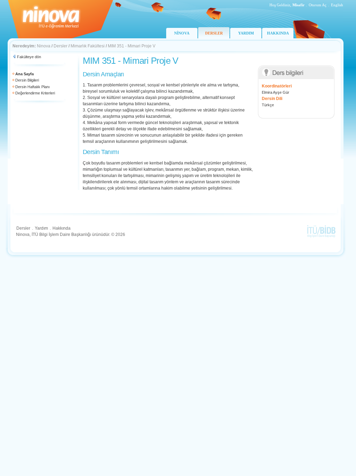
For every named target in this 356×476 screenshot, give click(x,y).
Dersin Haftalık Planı (32, 87)
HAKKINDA (278, 33)
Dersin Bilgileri (27, 80)
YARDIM (246, 33)
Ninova (43, 46)
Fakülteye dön (29, 57)
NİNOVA (181, 33)
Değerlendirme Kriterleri (35, 93)
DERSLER (214, 33)
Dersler (60, 46)
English (337, 5)
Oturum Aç (317, 5)
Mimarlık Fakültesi (88, 46)
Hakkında (61, 228)
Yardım (41, 228)
